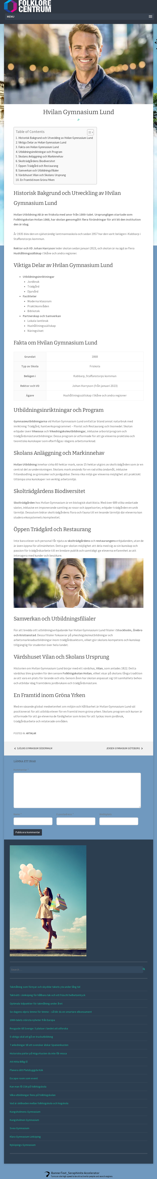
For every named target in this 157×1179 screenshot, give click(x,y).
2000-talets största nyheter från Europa (32, 1020)
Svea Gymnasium (19, 1128)
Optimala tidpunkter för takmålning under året (36, 1003)
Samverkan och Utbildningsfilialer (38, 170)
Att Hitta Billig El (19, 1061)
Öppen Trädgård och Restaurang (38, 166)
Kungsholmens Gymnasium (25, 1111)
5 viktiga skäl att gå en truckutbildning (31, 1036)
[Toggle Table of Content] (88, 132)
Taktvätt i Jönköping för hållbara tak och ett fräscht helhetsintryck (47, 995)
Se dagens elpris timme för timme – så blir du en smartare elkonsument (51, 1011)
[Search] (142, 968)
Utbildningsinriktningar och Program (40, 152)
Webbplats (105, 814)
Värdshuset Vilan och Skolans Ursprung (42, 175)
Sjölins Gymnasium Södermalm (34, 748)
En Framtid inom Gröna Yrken (37, 180)
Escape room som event (24, 1078)
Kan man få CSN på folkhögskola (28, 1086)
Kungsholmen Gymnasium (24, 1120)
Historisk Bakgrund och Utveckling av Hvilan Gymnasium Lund (55, 138)
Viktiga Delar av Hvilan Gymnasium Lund (42, 142)
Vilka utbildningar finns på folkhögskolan (33, 1095)
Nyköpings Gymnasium (23, 1145)
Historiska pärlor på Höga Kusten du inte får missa (38, 1053)
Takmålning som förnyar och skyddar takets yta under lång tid (45, 987)
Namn (18, 814)
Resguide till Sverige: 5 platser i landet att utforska (39, 1028)
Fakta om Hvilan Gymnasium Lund (38, 147)
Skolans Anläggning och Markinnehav (40, 156)
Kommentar (21, 769)
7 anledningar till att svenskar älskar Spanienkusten (39, 1045)
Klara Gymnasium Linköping (25, 1136)
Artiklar (31, 733)
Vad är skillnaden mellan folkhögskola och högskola (39, 1103)
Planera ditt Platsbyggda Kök (26, 1070)
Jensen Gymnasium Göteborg (123, 748)
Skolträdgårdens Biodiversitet (36, 161)
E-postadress (65, 814)
